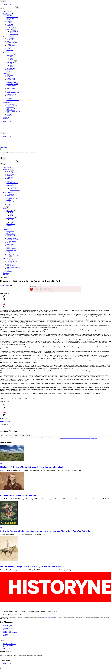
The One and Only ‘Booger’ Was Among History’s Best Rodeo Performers (31, 566)
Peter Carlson (5, 285)
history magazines (49, 617)
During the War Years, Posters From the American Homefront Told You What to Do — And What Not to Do (45, 531)
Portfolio (2, 463)
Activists (9, 44)
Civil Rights (13, 32)
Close (3, 1)
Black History (10, 75)
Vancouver (17, 435)
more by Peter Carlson (5, 421)
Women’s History (11, 78)
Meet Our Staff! (7, 648)
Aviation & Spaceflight (12, 84)
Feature (2, 563)
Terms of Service (7, 123)
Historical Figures (11, 94)
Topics (5, 73)
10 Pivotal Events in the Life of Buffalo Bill (18, 495)
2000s (11, 56)
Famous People (7, 36)
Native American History (13, 100)
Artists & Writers (11, 45)
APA (2, 435)
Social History (10, 98)
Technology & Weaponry (13, 82)
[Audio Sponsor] (68, 289)
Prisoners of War (11, 79)
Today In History (7, 11)
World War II (10, 21)
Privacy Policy (7, 121)
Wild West (9, 97)
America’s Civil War (12, 105)
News (8, 91)
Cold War (9, 22)
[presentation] (12, 13)
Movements (10, 29)
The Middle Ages (11, 68)
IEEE (28, 435)
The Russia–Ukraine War (13, 15)
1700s (11, 63)
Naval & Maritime (11, 85)
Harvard (11, 435)
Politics (8, 87)
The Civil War (10, 18)
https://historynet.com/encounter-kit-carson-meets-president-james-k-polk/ (78, 438)
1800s (11, 59)
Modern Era (10, 55)
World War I (10, 20)
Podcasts (5, 118)
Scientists (9, 48)
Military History (11, 88)
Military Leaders (11, 41)
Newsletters (6, 117)
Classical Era (10, 69)
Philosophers (10, 50)
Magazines (6, 102)
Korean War (10, 24)
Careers (5, 647)
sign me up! (3, 658)
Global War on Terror (12, 27)
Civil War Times (11, 108)
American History (11, 104)
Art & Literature (11, 89)
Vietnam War (10, 25)
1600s (11, 65)
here (47, 399)
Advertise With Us (8, 645)
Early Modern (10, 62)
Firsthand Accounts (11, 81)
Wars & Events (7, 14)
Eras (4, 52)
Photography (10, 95)
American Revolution (12, 17)
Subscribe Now (7, 4)
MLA (6, 435)
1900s (11, 58)
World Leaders (10, 39)
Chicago (24, 435)
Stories (1, 492)
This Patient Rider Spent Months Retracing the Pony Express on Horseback (31, 467)
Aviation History (11, 107)
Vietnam (9, 112)
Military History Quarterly (13, 111)
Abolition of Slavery (15, 34)
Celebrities (9, 47)
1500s (11, 66)
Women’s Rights (14, 31)
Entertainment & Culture (13, 92)
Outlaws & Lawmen (12, 42)
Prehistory (9, 71)
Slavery (8, 76)
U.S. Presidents (10, 38)
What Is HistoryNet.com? (9, 644)
